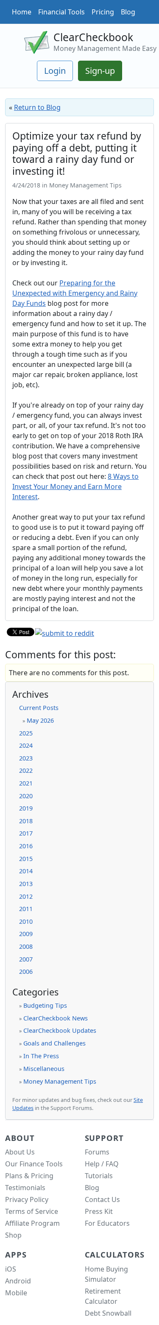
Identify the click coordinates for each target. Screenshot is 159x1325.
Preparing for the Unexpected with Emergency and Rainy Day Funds (74, 293)
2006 (26, 971)
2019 (26, 808)
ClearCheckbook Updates (59, 1030)
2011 (26, 909)
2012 (26, 896)
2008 (26, 946)
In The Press (41, 1056)
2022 (26, 770)
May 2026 (40, 720)
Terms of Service (31, 1211)
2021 (26, 783)
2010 (26, 921)
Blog (128, 12)
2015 (26, 859)
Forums (97, 1152)
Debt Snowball (108, 1313)
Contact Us (102, 1199)
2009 (26, 934)
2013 (26, 884)
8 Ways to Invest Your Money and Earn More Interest (75, 486)
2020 (26, 796)
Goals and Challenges (54, 1043)
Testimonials (25, 1187)
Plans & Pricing (29, 1175)
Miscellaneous (43, 1069)
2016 (26, 846)
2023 (26, 758)
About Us (20, 1152)
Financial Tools (61, 12)
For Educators (107, 1223)
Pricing (103, 12)
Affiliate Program (32, 1223)
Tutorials (99, 1175)
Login (55, 70)
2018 (26, 821)
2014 (26, 871)
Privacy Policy (26, 1199)
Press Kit (99, 1211)
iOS (10, 1269)
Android (18, 1281)
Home (21, 12)
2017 (26, 833)
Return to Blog (37, 107)
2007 (26, 959)
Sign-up (100, 70)
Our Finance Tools (34, 1163)
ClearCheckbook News (55, 1018)
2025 (26, 733)
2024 (26, 745)
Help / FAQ (102, 1163)
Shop (13, 1235)
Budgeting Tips (45, 1005)
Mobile (16, 1292)
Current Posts (39, 708)
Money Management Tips (59, 1081)
